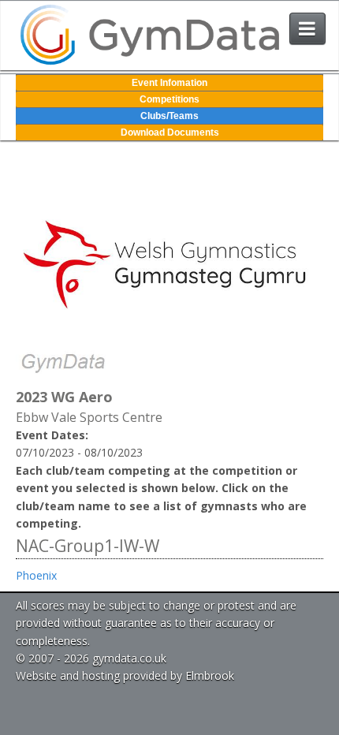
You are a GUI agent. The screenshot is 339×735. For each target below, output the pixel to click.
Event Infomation (169, 82)
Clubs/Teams (169, 115)
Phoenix (36, 575)
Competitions (169, 99)
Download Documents (170, 132)
